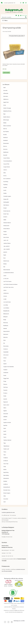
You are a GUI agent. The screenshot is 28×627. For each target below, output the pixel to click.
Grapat (5, 208)
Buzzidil (5, 155)
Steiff (4, 431)
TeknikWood (6, 446)
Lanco (4, 275)
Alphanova (5, 99)
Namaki (5, 328)
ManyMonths (6, 310)
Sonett (5, 419)
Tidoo (4, 451)
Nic (4, 343)
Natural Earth (6, 331)
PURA (4, 396)
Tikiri (4, 454)
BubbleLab (5, 152)
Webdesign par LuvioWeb (19, 620)
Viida (4, 466)
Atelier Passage (7, 108)
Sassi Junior (6, 404)
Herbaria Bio (6, 225)
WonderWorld (6, 487)
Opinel (4, 363)
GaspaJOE (5, 199)
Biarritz (5, 128)
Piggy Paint (6, 378)
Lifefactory (6, 293)
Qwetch (5, 399)
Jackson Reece (6, 243)
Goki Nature (6, 205)
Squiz (4, 428)
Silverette (5, 413)
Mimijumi (5, 316)
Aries (4, 105)
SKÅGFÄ (5, 416)
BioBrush (5, 137)
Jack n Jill (5, 240)
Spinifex (5, 425)
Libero (4, 290)
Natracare (5, 334)
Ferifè (4, 190)
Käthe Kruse (6, 260)
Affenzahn (5, 93)
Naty (4, 340)
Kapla (4, 255)
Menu (5, 20)
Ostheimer (5, 372)
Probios (5, 393)
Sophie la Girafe (7, 422)
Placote (5, 384)
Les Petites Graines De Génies (10, 284)
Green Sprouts (6, 211)
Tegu (4, 443)
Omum (4, 357)
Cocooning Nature (7, 161)
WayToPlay (5, 472)
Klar (4, 266)
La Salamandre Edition (8, 272)
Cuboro (5, 169)
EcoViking (5, 181)
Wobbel (5, 481)
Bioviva (5, 146)
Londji (4, 299)
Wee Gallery (6, 475)
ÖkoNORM (5, 352)
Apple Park (6, 102)
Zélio (4, 496)
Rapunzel (5, 401)
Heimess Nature (7, 222)
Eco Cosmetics (6, 178)
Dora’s (4, 175)
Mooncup (5, 322)
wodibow (5, 484)
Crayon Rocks (6, 166)
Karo (4, 258)
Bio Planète (6, 131)
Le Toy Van (5, 278)
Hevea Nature (6, 228)
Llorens (5, 296)
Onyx (4, 360)
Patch (4, 375)
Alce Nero (5, 96)
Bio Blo (5, 134)
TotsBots (5, 457)
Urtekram (5, 460)
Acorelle (5, 90)
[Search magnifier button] (26, 17)
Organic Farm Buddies (8, 366)
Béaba (4, 122)
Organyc (5, 369)
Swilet (4, 434)
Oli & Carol (5, 354)
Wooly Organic (6, 493)
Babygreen (14, 10)
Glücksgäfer (6, 202)
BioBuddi (5, 140)
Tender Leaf (6, 449)
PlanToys (5, 387)
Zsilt (4, 501)
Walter (5, 469)
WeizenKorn (6, 478)
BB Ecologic (6, 119)
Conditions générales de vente (8, 512)
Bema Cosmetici (7, 125)
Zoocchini (5, 498)
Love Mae (5, 305)
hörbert (5, 234)
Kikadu (5, 263)
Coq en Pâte (6, 164)
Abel (4, 87)
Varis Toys (5, 463)
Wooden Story (6, 490)
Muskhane (5, 325)
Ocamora (5, 349)
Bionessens (6, 143)
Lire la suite (6, 72)
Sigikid (5, 410)
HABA (4, 219)
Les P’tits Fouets (7, 281)
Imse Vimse (6, 237)
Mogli (4, 319)
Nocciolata (5, 346)
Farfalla (5, 187)
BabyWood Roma (7, 111)
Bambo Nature (6, 116)
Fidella (4, 193)
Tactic (4, 437)
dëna (4, 172)
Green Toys (6, 213)
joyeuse (5, 252)
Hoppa (5, 231)
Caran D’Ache (6, 158)
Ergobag (5, 184)
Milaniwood (6, 313)
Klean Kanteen (6, 269)
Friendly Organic (7, 196)
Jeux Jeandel (6, 249)
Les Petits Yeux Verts (8, 287)
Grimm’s (5, 216)
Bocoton (5, 149)
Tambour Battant (7, 440)
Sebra (4, 407)
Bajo (4, 113)
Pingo (4, 381)
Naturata (5, 337)
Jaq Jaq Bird (6, 246)
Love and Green (7, 302)
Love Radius (6, 307)
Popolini (5, 390)
